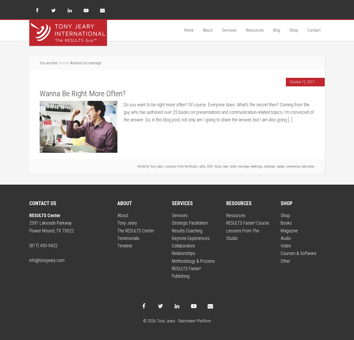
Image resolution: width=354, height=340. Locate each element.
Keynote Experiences (191, 238)
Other (285, 261)
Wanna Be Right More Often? (83, 93)
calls (203, 166)
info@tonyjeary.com (47, 260)
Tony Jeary (68, 33)
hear (225, 166)
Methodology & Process (193, 261)
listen (233, 166)
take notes (307, 166)
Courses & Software (298, 253)
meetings (256, 166)
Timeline (124, 245)
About (122, 215)
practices (269, 166)
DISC (210, 166)
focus (218, 166)
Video (286, 245)
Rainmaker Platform (194, 320)
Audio (286, 238)
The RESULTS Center (135, 230)
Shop (285, 215)
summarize (293, 166)
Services (180, 215)
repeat (281, 166)
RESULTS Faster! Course (247, 223)
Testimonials (128, 238)
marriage (243, 166)
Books (286, 223)
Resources (235, 215)
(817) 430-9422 (43, 245)
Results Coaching (187, 230)
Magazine (289, 230)
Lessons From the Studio (181, 166)
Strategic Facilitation (190, 223)
